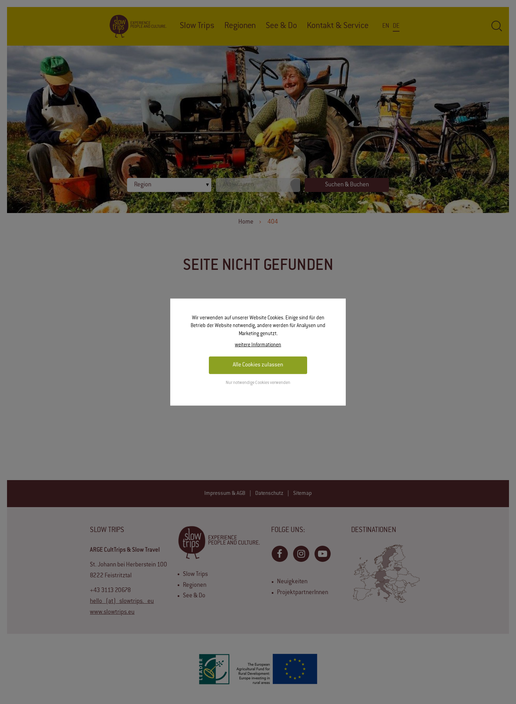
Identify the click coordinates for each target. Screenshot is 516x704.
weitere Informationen (258, 345)
